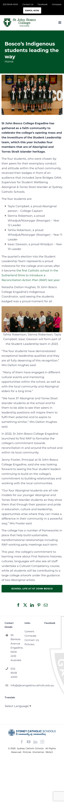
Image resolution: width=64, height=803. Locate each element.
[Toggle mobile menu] (60, 22)
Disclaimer (38, 752)
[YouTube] (28, 742)
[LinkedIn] (35, 742)
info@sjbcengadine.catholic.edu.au (15, 685)
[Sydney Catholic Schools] (32, 732)
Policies (27, 752)
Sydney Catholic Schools (30, 748)
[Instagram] (42, 742)
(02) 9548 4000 (14, 672)
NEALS (49, 752)
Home (9, 61)
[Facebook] (22, 742)
